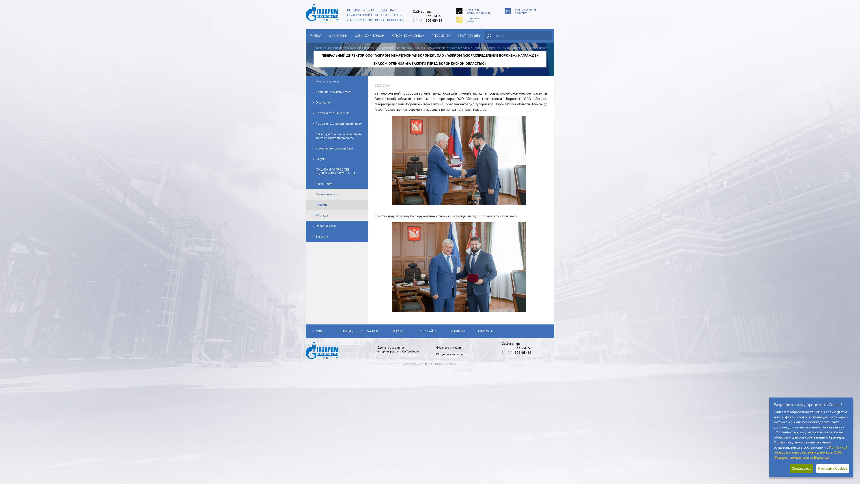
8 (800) (427, 16)
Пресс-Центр (324, 184)
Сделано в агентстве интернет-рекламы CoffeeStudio (398, 349)
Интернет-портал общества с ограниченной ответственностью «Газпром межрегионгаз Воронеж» (375, 15)
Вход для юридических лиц (478, 11)
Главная (315, 36)
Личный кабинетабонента (525, 11)
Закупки (321, 159)
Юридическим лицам (408, 36)
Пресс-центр (335, 48)
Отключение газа (327, 194)
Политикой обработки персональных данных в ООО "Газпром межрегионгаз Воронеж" (811, 452)
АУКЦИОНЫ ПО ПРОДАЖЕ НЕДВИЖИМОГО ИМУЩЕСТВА (335, 171)
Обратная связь (469, 36)
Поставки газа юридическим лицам (339, 123)
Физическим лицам (369, 36)
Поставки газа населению (332, 113)
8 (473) (427, 20)
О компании (338, 36)
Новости (321, 205)
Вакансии (322, 236)
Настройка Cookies (832, 468)
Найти (489, 35)
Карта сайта (427, 331)
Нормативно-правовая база (334, 148)
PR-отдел (322, 215)
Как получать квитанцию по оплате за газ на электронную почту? (339, 136)
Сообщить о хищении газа (333, 92)
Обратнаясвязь (473, 20)
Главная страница (327, 81)
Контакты (485, 331)
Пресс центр (441, 36)
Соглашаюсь (801, 468)
